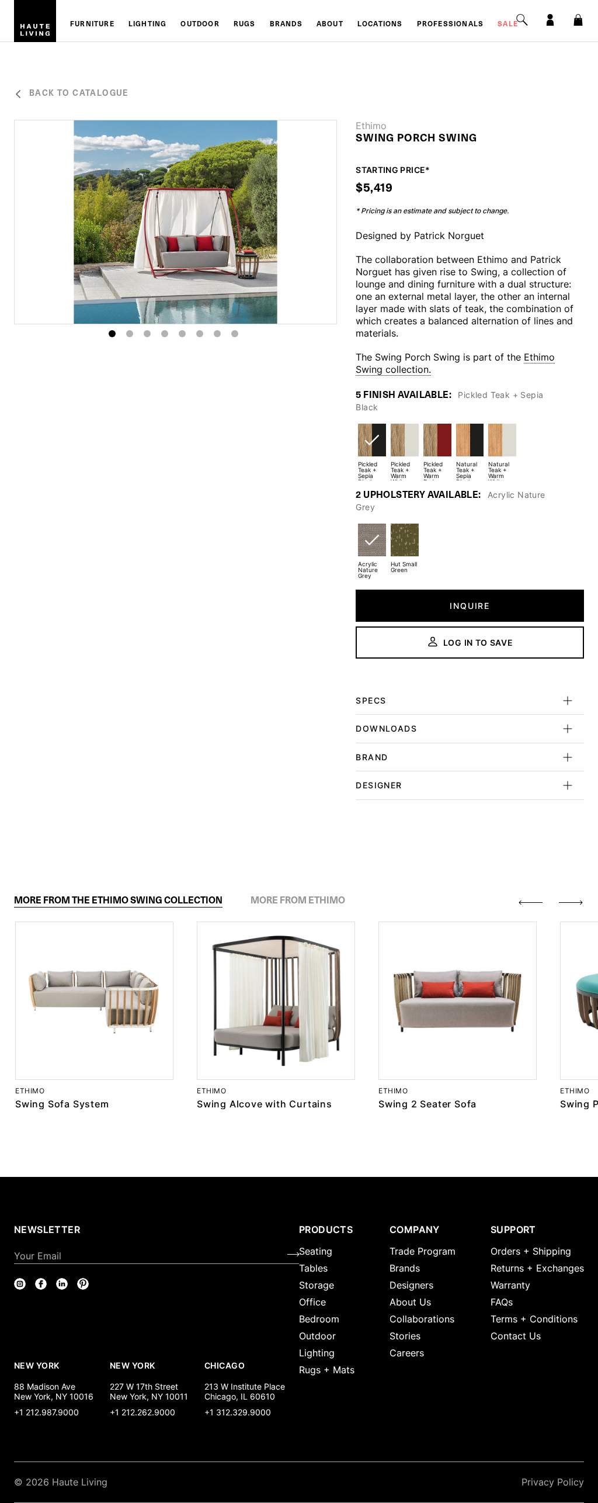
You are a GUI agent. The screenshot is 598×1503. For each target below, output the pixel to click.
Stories (405, 1336)
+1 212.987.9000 (46, 1412)
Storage (316, 1285)
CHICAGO (224, 1365)
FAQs (502, 1302)
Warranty (510, 1285)
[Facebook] (41, 1284)
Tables (313, 1268)
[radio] (372, 447)
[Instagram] (20, 1284)
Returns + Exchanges (537, 1268)
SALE (508, 24)
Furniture (92, 24)
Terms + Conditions (534, 1319)
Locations (380, 24)
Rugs (245, 24)
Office (312, 1302)
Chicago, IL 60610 (239, 1396)
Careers (407, 1353)
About (330, 24)
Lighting (147, 24)
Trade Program (423, 1251)
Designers (411, 1285)
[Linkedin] (62, 1284)
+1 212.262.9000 (142, 1412)
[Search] (522, 19)
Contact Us (516, 1336)
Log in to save (478, 642)
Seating (315, 1251)
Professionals (450, 24)
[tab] (118, 901)
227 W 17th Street (144, 1386)
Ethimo (371, 125)
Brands (286, 24)
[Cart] (578, 19)
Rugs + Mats (326, 1370)
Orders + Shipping (531, 1251)
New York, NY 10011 (149, 1396)
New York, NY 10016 (53, 1396)
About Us (410, 1302)
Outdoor (199, 24)
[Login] (550, 19)
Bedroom (319, 1319)
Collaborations (422, 1319)
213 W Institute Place (244, 1386)
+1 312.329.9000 (237, 1412)
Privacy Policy (552, 1482)
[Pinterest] (83, 1284)
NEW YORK (37, 1365)
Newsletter (47, 1229)
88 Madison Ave (44, 1386)
